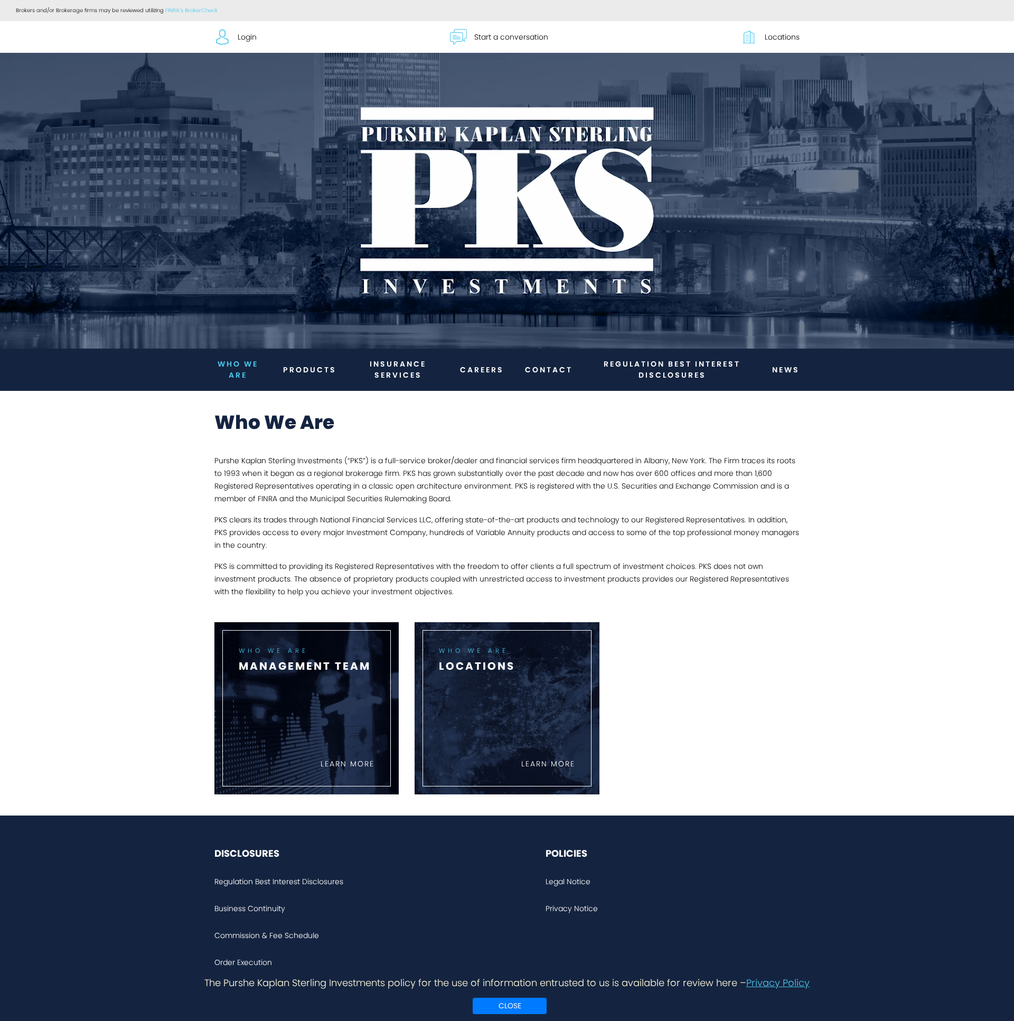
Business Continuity (249, 908)
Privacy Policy (778, 982)
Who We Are (238, 369)
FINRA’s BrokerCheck (191, 10)
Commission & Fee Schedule (266, 935)
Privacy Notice (572, 908)
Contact (548, 369)
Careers (482, 369)
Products (309, 369)
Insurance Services (398, 369)
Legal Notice (568, 881)
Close (510, 1005)
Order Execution (243, 962)
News (786, 369)
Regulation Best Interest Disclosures (672, 369)
